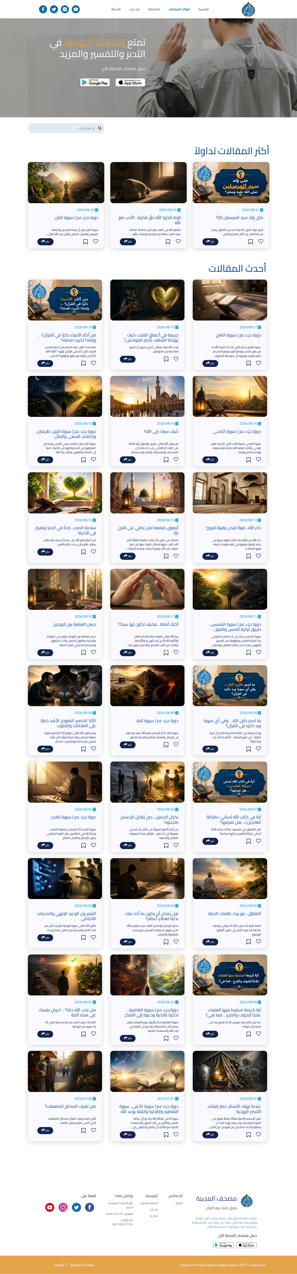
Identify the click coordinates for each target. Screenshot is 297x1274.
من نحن (134, 9)
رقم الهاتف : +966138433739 (122, 1222)
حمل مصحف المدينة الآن (237, 1235)
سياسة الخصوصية (82, 1265)
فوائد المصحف (179, 9)
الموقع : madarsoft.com (119, 1213)
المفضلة (154, 9)
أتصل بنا (154, 1215)
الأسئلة (116, 9)
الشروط (59, 1265)
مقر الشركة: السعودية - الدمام (120, 1205)
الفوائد (179, 1203)
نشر (212, 241)
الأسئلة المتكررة (149, 1203)
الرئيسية (204, 9)
